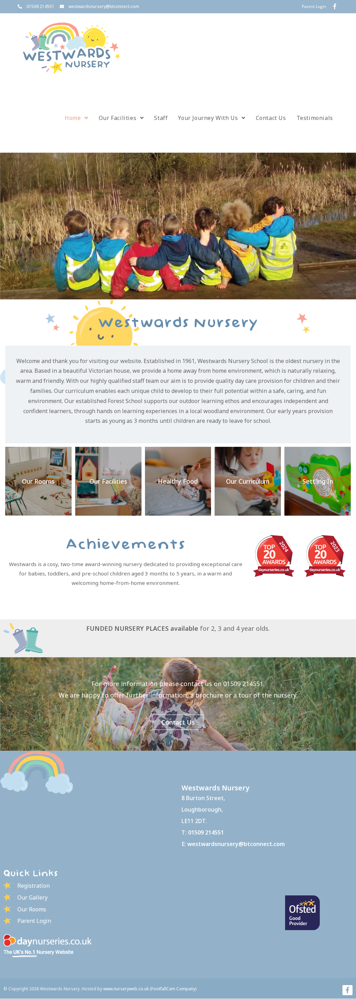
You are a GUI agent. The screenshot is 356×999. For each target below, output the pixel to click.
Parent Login (314, 6)
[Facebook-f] (347, 990)
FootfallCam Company (173, 989)
